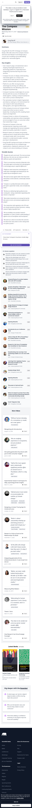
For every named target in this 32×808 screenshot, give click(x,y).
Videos (3, 773)
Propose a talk (21, 758)
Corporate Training (7, 758)
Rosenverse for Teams (23, 755)
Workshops (5, 755)
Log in (12, 15)
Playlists (4, 776)
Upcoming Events (6, 783)
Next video (25, 230)
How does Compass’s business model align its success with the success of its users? (17, 263)
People (3, 779)
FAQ (18, 748)
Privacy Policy (20, 770)
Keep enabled (16, 805)
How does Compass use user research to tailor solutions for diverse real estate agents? (18, 254)
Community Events (7, 789)
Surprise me (18, 230)
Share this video (7, 36)
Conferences (5, 751)
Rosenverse (5, 770)
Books (3, 748)
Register (19, 15)
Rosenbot (24, 688)
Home (3, 745)
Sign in (20, 2)
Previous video (8, 230)
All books (21, 646)
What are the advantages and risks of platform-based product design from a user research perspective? (17, 259)
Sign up (27, 2)
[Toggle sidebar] (2, 2)
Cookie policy (20, 798)
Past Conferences (6, 786)
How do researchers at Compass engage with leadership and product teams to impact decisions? (17, 273)
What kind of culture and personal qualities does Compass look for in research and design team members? (18, 268)
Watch (25, 431)
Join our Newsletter (7, 761)
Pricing (19, 745)
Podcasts (4, 792)
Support (19, 751)
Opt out (16, 801)
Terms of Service (21, 767)
